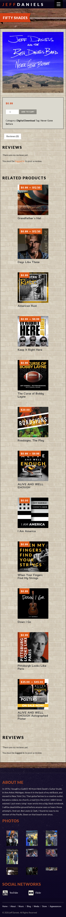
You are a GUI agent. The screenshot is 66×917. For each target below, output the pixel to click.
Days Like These (29, 262)
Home (5, 906)
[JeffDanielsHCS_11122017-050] (12, 871)
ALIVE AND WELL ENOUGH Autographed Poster (33, 715)
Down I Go (24, 621)
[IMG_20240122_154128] (12, 838)
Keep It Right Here (30, 349)
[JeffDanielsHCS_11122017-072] (51, 852)
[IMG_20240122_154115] (32, 838)
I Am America (27, 531)
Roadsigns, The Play (31, 440)
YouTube (14, 893)
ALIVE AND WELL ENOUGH (30, 486)
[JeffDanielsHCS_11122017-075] (32, 852)
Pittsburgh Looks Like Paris (32, 667)
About (13, 906)
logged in (20, 161)
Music (21, 906)
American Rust (27, 305)
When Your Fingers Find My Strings (30, 576)
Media (36, 906)
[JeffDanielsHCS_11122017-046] (32, 871)
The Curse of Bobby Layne (31, 395)
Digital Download (26, 120)
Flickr (38, 893)
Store (44, 906)
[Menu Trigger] (58, 4)
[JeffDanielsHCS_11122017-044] (51, 868)
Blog (29, 906)
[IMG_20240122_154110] (51, 838)
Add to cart (27, 112)
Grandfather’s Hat (29, 218)
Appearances (55, 906)
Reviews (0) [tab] (12, 136)
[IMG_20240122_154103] (12, 856)
